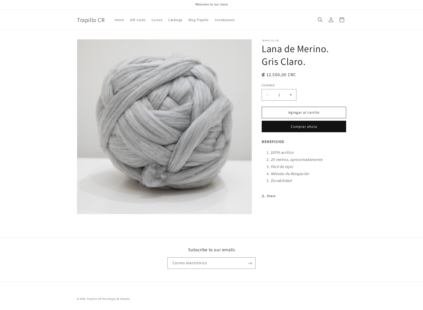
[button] (320, 19)
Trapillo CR (94, 298)
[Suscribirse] (250, 263)
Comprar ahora (304, 126)
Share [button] (271, 196)
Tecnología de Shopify (116, 298)
